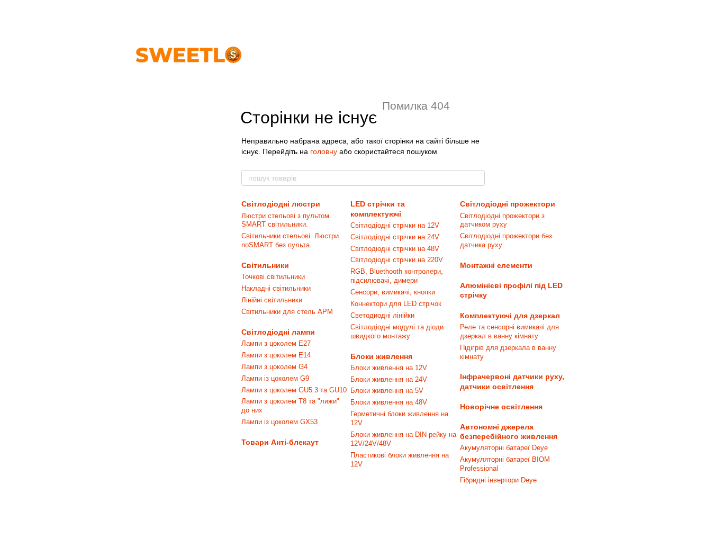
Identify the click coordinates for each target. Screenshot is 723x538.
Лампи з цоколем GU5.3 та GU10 (294, 390)
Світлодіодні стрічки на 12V (394, 225)
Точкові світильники (273, 277)
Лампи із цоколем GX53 (279, 422)
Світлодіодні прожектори (507, 204)
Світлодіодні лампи (278, 332)
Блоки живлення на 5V (386, 390)
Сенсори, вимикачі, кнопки (392, 292)
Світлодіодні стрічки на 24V (394, 237)
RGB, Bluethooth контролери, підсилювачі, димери (396, 275)
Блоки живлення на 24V (388, 379)
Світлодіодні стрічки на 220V (396, 260)
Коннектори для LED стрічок (395, 304)
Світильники (265, 265)
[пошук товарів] (476, 178)
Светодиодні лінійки (382, 315)
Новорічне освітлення (501, 406)
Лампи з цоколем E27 (276, 343)
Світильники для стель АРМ (287, 312)
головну (323, 151)
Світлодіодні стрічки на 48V (394, 249)
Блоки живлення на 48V (388, 402)
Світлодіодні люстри (280, 204)
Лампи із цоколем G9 (275, 378)
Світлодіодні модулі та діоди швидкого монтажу (397, 331)
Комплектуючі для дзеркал (510, 315)
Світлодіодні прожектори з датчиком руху (502, 220)
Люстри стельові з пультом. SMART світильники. (286, 220)
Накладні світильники (276, 288)
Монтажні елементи (496, 265)
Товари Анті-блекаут (280, 442)
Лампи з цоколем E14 (276, 355)
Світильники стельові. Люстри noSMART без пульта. (290, 240)
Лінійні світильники (271, 300)
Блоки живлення (381, 356)
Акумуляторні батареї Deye (504, 448)
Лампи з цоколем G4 (274, 367)
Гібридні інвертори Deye (498, 480)
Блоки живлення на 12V (388, 368)
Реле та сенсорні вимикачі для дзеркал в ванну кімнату (509, 331)
